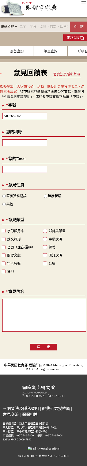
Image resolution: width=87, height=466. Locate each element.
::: (1, 74)
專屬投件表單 (67, 86)
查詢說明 (73, 38)
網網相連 (30, 414)
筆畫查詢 (50, 51)
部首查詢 (17, 51)
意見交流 (11, 414)
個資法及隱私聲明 (66, 74)
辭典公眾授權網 (56, 408)
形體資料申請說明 (16, 96)
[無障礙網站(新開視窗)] (44, 448)
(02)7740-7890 (25, 435)
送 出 (43, 347)
